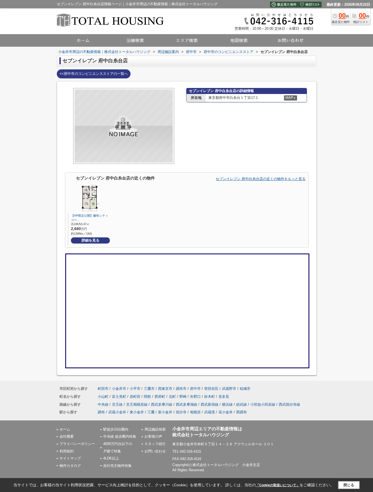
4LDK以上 (111, 458)
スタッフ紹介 (155, 444)
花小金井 (225, 412)
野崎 (183, 396)
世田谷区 (211, 389)
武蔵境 (209, 412)
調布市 (181, 389)
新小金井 (165, 412)
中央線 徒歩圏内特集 (119, 436)
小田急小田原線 (262, 404)
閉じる (349, 485)
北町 (172, 396)
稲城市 (245, 389)
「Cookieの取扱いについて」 (278, 485)
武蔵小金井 (117, 412)
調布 (101, 412)
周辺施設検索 (155, 429)
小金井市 (119, 389)
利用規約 (67, 451)
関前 (147, 396)
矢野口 (195, 396)
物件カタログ (70, 466)
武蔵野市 (229, 389)
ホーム (65, 429)
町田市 (103, 389)
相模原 (195, 412)
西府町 (160, 396)
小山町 (103, 396)
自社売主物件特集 (117, 466)
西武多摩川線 (161, 404)
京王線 (117, 404)
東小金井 (137, 412)
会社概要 (67, 436)
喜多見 (223, 396)
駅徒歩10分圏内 (115, 429)
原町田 (135, 396)
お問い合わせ (155, 451)
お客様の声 (153, 436)
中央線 (103, 404)
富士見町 (119, 396)
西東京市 (165, 389)
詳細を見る (90, 240)
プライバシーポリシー (77, 444)
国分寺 (181, 412)
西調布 (241, 412)
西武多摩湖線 (186, 404)
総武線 (241, 404)
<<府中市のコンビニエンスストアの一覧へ (94, 74)
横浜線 (227, 404)
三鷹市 (149, 389)
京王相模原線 (136, 404)
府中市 (195, 389)
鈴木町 (209, 396)
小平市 (135, 389)
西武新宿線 (209, 404)
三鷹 (151, 412)
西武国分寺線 (289, 404)
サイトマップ (70, 458)
